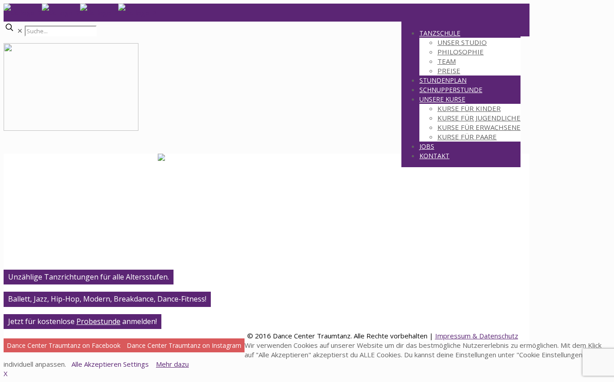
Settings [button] (136, 364)
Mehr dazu (172, 364)
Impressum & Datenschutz (476, 335)
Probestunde (98, 321)
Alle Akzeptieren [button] (96, 364)
